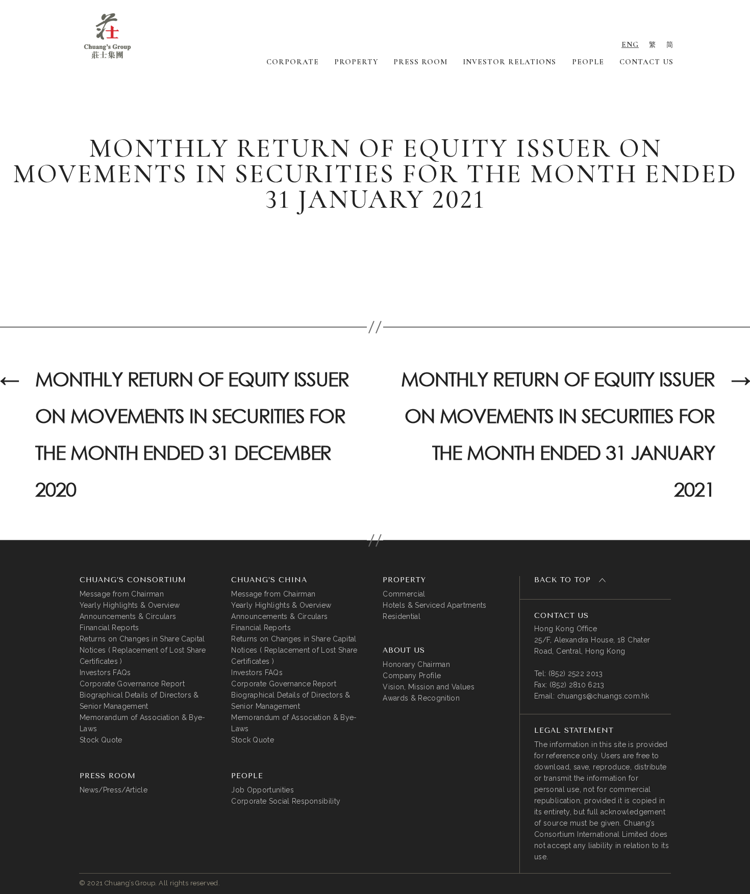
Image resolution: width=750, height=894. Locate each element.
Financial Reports (109, 628)
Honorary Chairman (416, 664)
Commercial (404, 594)
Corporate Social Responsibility (285, 801)
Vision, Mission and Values (428, 687)
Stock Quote (101, 740)
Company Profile (412, 676)
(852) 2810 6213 (577, 685)
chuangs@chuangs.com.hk (603, 696)
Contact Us (646, 61)
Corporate (292, 61)
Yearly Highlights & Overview (130, 605)
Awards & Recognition (421, 698)
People (588, 61)
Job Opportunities (262, 790)
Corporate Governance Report (132, 684)
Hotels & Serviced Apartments (434, 605)
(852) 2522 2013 (575, 673)
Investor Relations (509, 61)
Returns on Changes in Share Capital (142, 639)
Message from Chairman (122, 594)
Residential (401, 616)
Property (356, 61)
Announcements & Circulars (128, 616)
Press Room (420, 61)
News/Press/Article (113, 790)
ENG (630, 44)
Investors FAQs (105, 672)
